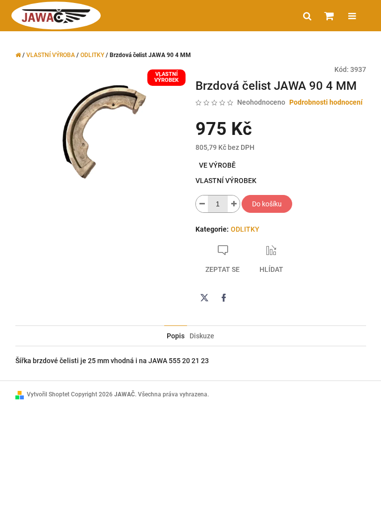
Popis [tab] (176, 336)
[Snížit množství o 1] (202, 203)
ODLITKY (245, 229)
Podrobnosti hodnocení (326, 102)
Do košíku (267, 204)
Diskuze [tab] (202, 336)
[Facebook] (224, 298)
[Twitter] (204, 298)
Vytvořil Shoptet (48, 394)
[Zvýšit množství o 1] (234, 203)
